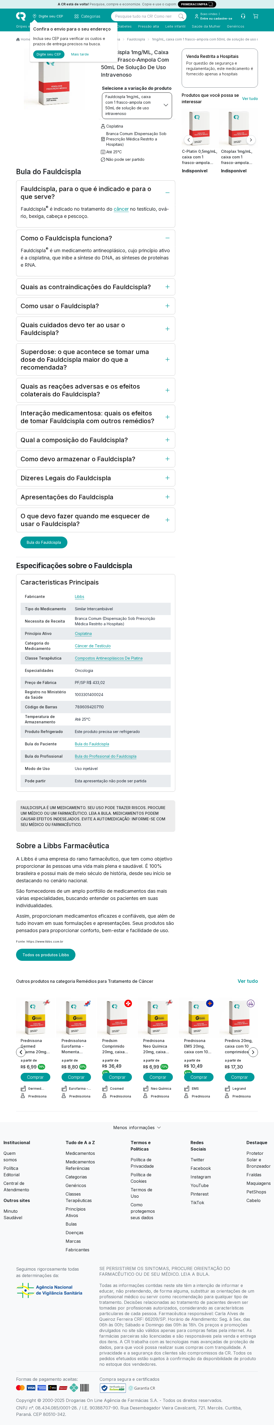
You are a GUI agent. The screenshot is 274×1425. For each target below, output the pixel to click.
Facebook (201, 1168)
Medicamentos (80, 1153)
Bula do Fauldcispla (44, 542)
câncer (121, 209)
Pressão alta (148, 26)
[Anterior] (188, 140)
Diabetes (124, 26)
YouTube (200, 1185)
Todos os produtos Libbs (45, 955)
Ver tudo (250, 98)
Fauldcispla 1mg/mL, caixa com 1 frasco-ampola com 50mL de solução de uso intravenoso (128, 105)
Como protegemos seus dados (143, 1211)
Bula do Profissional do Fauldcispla (105, 756)
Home (26, 39)
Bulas (71, 1224)
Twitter (197, 1159)
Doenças (74, 1232)
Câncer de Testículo (93, 645)
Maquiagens (258, 1183)
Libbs (79, 596)
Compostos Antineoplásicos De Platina (109, 658)
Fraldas (253, 1174)
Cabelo (253, 1200)
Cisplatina (114, 126)
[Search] (181, 16)
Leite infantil (175, 26)
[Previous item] (21, 1052)
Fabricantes (77, 1249)
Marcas (73, 1241)
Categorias (76, 1177)
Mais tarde (80, 54)
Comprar (35, 1077)
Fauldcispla (136, 39)
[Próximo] (251, 140)
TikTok (197, 1202)
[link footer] (113, 1388)
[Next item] (253, 1052)
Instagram (201, 1177)
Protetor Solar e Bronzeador (258, 1160)
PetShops (256, 1192)
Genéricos (235, 26)
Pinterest (199, 1194)
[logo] (21, 16)
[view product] (200, 128)
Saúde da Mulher (206, 26)
